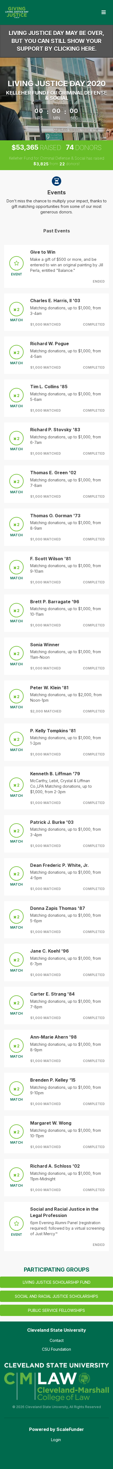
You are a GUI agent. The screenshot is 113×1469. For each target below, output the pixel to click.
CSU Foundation (56, 1349)
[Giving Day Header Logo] (16, 12)
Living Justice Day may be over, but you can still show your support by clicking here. (56, 41)
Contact (57, 1340)
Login (56, 1439)
